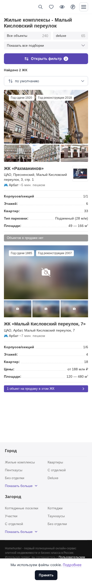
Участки (11, 516)
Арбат (13, 185)
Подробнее (72, 565)
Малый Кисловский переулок (47, 330)
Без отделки (14, 478)
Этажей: (11, 204)
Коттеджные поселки (21, 508)
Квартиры (55, 462)
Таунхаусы (56, 516)
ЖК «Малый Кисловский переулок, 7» (45, 323)
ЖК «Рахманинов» (24, 168)
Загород (13, 497)
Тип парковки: (16, 218)
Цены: (9, 369)
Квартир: (12, 211)
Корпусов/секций (19, 196)
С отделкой (57, 470)
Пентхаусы (13, 470)
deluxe (70, 36)
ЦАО (7, 175)
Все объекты (27, 36)
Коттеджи (55, 508)
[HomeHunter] (12, 6)
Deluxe (53, 478)
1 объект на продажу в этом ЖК (30, 388)
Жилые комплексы (20, 462)
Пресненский (23, 175)
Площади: (12, 226)
